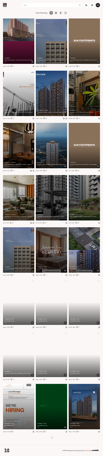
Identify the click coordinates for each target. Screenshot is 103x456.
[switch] (92, 5)
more (6, 61)
